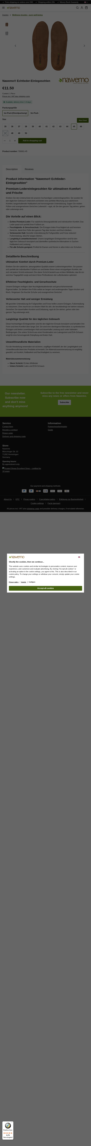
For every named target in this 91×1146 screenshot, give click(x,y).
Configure (32, 582)
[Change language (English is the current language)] (80, 557)
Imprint (23, 582)
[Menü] (12, 1122)
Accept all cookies (45, 588)
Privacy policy (14, 582)
